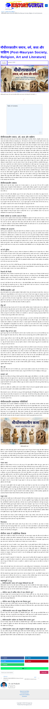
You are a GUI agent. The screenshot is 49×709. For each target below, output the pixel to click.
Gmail (25, 668)
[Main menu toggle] (46, 5)
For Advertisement (24, 692)
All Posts (12, 686)
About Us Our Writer (24, 691)
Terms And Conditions (24, 694)
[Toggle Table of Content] (39, 133)
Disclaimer (24, 696)
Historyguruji (8, 9)
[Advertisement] (24, 29)
